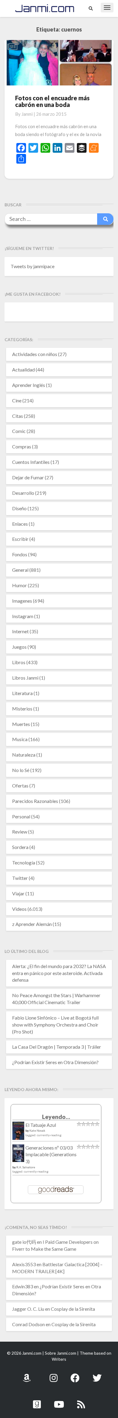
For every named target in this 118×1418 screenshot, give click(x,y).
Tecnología (23, 862)
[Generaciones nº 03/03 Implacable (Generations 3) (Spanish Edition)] (18, 1155)
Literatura (22, 693)
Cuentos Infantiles (31, 462)
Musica (20, 739)
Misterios (22, 708)
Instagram (22, 616)
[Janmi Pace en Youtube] (59, 1400)
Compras (21, 446)
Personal (21, 816)
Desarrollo (23, 493)
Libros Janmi (25, 678)
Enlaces (20, 524)
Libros (18, 662)
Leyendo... (56, 1116)
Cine (16, 400)
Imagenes (22, 601)
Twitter (20, 878)
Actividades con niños (34, 354)
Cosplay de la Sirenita (73, 1309)
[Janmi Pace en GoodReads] (37, 1400)
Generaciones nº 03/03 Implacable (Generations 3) (51, 1154)
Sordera (20, 847)
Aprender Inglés (28, 385)
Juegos (19, 647)
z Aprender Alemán (32, 924)
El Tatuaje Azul (40, 1125)
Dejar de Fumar (28, 477)
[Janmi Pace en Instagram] (54, 1374)
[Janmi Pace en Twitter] (97, 1374)
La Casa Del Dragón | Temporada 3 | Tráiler (56, 1047)
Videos (19, 909)
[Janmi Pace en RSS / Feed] (81, 1400)
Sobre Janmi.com (60, 1353)
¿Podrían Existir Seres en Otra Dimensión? (55, 1062)
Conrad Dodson (28, 1324)
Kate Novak (37, 1130)
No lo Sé (20, 770)
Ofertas (20, 785)
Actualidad (23, 369)
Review (19, 831)
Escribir (20, 539)
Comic (19, 431)
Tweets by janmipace (32, 266)
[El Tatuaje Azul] (18, 1134)
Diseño (19, 508)
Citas (17, 416)
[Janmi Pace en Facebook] (75, 1374)
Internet (20, 631)
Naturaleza (23, 754)
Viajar (18, 893)
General (20, 570)
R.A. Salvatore (25, 1167)
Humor (19, 585)
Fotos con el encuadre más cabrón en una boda (52, 101)
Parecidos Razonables (35, 801)
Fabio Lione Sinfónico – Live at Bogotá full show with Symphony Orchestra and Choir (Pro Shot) (55, 1024)
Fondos (19, 554)
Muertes (21, 724)
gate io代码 (24, 1242)
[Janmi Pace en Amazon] (27, 1374)
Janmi (27, 114)
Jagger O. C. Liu (28, 1309)
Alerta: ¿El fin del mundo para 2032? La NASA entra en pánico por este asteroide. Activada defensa (59, 973)
